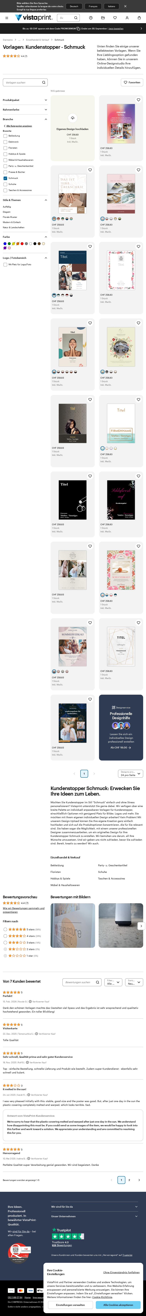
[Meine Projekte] (103, 18)
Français (93, 6)
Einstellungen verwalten (70, 1304)
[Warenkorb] (139, 18)
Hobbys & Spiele (60, 878)
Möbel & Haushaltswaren (65, 885)
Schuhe (102, 871)
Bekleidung (57, 865)
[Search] (97, 982)
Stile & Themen (12, 199)
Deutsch (74, 6)
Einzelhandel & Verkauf (37, 39)
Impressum (38, 1297)
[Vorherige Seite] (74, 774)
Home (28, 1297)
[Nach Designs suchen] (44, 82)
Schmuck (59, 39)
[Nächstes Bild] (141, 28)
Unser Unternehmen (63, 1216)
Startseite (8, 39)
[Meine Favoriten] (115, 18)
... (19, 39)
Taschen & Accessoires (111, 878)
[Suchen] (76, 18)
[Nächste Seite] (94, 774)
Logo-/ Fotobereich (14, 257)
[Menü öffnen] (7, 17)
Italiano (111, 6)
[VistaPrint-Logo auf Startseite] (34, 18)
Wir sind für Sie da (62, 1206)
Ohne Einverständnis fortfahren (121, 1272)
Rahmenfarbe (11, 109)
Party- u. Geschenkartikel (112, 865)
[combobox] (66, 18)
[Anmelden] (127, 18)
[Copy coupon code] (78, 29)
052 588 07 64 (15, 1297)
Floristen (56, 871)
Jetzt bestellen (116, 28)
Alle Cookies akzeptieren (118, 1304)
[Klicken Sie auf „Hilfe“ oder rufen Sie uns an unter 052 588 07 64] (91, 18)
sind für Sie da (21, 1231)
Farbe (6, 236)
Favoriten (134, 82)
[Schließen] (125, 6)
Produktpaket (11, 99)
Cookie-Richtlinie (102, 1297)
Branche (8, 119)
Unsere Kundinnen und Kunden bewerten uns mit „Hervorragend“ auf (91, 1255)
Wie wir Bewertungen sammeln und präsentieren (24, 910)
